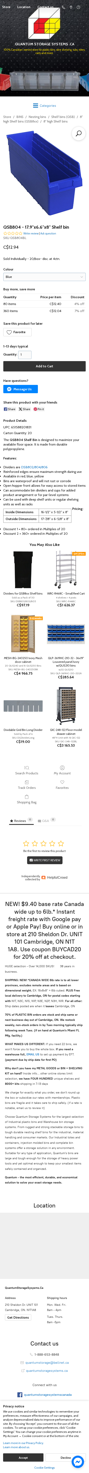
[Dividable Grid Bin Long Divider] (23, 706)
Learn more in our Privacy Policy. (23, 1443)
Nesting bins (37, 117)
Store (7, 117)
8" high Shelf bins (55, 121)
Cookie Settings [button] (44, 1467)
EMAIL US (32, 1054)
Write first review (46, 860)
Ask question (48, 233)
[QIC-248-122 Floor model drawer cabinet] (66, 706)
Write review (30, 233)
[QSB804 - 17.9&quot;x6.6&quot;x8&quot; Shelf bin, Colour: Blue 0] (44, 173)
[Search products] (78, 133)
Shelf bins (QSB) (63, 117)
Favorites (62, 788)
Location (23, 7)
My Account (62, 773)
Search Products (26, 773)
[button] (17, 332)
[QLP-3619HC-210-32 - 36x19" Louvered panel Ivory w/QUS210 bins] (66, 634)
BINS (19, 117)
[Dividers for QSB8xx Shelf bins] (23, 569)
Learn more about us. (16, 1447)
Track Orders (27, 788)
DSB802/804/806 (34, 467)
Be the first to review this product (44, 851)
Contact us (45, 7)
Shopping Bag (26, 802)
